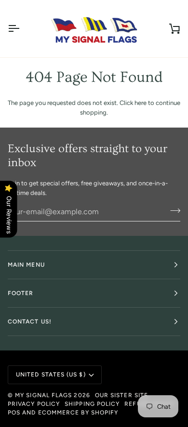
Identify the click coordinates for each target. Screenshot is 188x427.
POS (14, 412)
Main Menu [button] (26, 264)
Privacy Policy (34, 404)
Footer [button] (20, 293)
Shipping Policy (92, 404)
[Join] (172, 210)
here (140, 102)
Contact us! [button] (30, 321)
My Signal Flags (43, 395)
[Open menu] (22, 28)
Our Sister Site (121, 395)
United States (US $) (51, 374)
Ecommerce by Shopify (78, 412)
